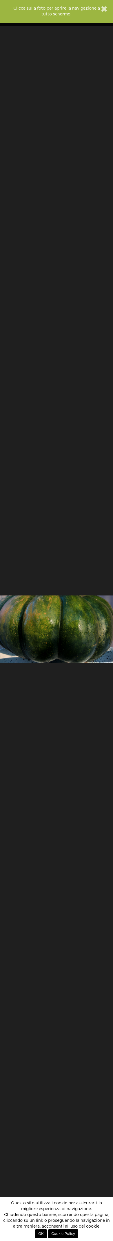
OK (41, 1233)
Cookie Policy (63, 1233)
